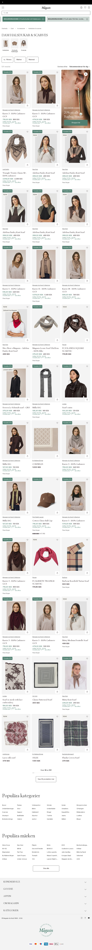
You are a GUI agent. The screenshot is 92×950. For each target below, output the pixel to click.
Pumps (19, 805)
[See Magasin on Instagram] (81, 918)
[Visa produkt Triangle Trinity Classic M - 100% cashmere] (16, 148)
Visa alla (46, 868)
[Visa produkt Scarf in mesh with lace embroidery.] (16, 675)
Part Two (20, 852)
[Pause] (86, 74)
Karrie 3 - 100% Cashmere (73, 464)
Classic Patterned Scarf (42, 700)
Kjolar (64, 805)
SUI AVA (34, 696)
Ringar (49, 812)
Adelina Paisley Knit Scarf (43, 173)
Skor (18, 808)
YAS (33, 859)
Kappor (19, 812)
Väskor (19, 819)
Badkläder (20, 815)
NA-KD (4, 848)
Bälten (64, 819)
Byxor (4, 805)
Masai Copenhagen (53, 855)
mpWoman (6, 754)
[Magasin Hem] (46, 8)
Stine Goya (6, 845)
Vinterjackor (36, 805)
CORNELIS (37, 464)
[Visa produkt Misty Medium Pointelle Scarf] (75, 616)
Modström (35, 852)
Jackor (34, 819)
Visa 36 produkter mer (46, 779)
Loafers (79, 815)
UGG (78, 859)
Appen (7, 896)
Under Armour (22, 859)
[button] (81, 8)
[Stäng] (81, 486)
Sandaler (50, 819)
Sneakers (65, 808)
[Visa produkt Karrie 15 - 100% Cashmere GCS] (46, 264)
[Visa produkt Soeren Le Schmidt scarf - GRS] (16, 383)
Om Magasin (11, 903)
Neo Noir (35, 169)
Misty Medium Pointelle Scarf (75, 640)
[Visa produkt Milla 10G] (46, 383)
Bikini (34, 808)
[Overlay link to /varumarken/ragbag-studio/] (75, 99)
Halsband (35, 812)
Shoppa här (76, 123)
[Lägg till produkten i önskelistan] (27, 72)
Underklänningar (8, 808)
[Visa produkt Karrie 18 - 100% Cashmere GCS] (75, 264)
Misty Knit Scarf (69, 700)
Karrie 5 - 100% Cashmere (14, 289)
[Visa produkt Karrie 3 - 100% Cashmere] (75, 439)
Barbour (64, 577)
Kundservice (11, 882)
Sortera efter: (63, 67)
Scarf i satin (67, 408)
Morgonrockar (82, 805)
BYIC (63, 845)
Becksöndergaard (68, 754)
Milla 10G (36, 408)
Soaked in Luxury (67, 848)
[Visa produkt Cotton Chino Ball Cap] (46, 496)
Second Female (37, 848)
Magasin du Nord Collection (11, 110)
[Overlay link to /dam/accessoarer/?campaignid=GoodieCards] (68, 19)
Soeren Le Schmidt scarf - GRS (16, 408)
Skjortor (35, 815)
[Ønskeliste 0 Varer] (85, 7)
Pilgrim (34, 845)
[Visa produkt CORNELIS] (46, 439)
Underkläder (51, 808)
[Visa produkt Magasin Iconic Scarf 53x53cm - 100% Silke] (46, 323)
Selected (80, 855)
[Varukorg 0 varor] (89, 7)
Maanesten (6, 852)
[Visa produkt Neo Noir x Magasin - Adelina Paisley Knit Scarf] (16, 323)
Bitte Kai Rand (81, 852)
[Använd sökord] (4, 13)
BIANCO (50, 848)
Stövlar (49, 805)
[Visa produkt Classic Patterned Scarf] (46, 675)
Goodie (8, 889)
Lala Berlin (6, 169)
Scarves (5, 812)
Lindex (64, 404)
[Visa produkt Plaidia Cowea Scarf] (75, 733)
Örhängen (80, 808)
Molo (48, 845)
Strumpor (5, 815)
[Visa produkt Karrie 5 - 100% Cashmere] (16, 264)
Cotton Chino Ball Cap (42, 521)
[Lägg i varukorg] (27, 105)
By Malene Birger (37, 460)
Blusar (79, 819)
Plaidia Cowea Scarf (70, 758)
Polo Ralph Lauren (38, 517)
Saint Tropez (21, 855)
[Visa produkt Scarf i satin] (75, 383)
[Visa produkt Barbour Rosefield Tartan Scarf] (75, 556)
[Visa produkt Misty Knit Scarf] (75, 675)
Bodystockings (7, 819)
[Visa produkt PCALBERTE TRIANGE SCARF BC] (46, 556)
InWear (79, 848)
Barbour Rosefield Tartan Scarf (75, 581)
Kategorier (11, 910)
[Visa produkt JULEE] (46, 733)
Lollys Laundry (52, 852)
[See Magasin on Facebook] (85, 918)
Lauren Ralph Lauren (54, 859)
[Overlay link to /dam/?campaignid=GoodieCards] (23, 19)
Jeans (64, 815)
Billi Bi (19, 848)
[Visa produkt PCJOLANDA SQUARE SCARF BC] (75, 323)
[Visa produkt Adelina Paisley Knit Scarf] (46, 148)
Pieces (64, 344)
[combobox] (46, 13)
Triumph (34, 855)
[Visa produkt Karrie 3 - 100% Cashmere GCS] (16, 89)
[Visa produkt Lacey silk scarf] (16, 733)
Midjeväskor (81, 812)
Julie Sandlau (66, 852)
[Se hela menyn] (3, 7)
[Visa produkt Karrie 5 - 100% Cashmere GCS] (46, 89)
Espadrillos (65, 812)
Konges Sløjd (66, 855)
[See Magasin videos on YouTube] (88, 918)
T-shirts (49, 815)
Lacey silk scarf (9, 758)
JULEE (35, 758)
